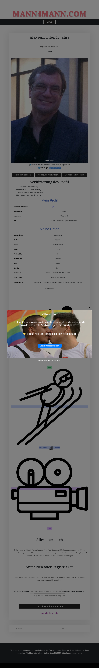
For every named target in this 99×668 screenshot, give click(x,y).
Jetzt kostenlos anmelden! (49, 346)
